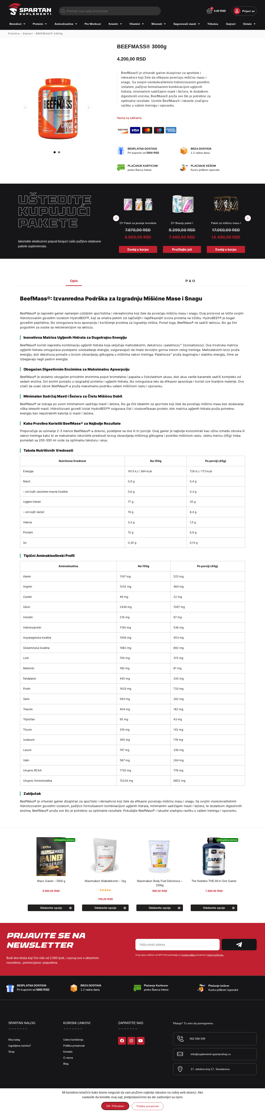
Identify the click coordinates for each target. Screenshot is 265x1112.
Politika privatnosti (74, 1045)
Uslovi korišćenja (73, 1039)
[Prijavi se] (237, 11)
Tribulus (212, 23)
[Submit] (239, 944)
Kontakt (67, 1051)
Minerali (157, 23)
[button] (116, 218)
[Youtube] (141, 1041)
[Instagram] (131, 1041)
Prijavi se (248, 11)
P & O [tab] (190, 281)
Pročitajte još (182, 249)
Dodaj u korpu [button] (138, 249)
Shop (11, 1051)
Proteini (38, 23)
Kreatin (113, 23)
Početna (14, 33)
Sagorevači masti (184, 23)
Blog (65, 1063)
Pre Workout (93, 23)
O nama (68, 1057)
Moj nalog (14, 1039)
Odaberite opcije (51, 907)
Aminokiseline (64, 23)
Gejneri (231, 23)
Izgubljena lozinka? (19, 1045)
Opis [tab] (74, 281)
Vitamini (134, 23)
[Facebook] (122, 1041)
